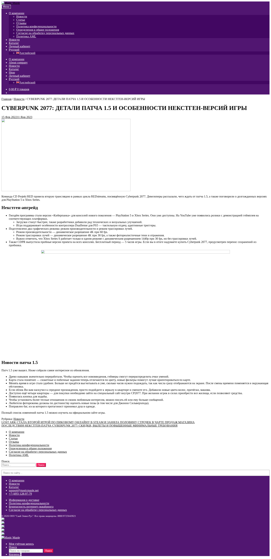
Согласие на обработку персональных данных (45, 33)
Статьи (20, 19)
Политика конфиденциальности (36, 26)
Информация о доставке (24, 500)
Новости (21, 16)
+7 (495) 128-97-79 (20, 493)
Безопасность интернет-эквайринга (31, 506)
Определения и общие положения (37, 29)
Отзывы (21, 23)
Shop (12, 72)
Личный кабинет (19, 46)
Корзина (15, 554)
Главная (6, 99)
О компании (16, 13)
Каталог (14, 43)
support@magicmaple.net (24, 490)
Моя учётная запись (21, 543)
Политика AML (26, 36)
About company (18, 62)
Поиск (13, 547)
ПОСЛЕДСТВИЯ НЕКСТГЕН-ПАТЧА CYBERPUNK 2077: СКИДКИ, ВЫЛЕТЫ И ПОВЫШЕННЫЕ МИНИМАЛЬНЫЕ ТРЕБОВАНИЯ (89, 425)
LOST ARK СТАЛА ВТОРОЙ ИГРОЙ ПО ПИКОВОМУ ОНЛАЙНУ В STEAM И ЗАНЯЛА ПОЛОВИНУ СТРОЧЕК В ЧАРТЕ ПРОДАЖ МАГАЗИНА (98, 422)
